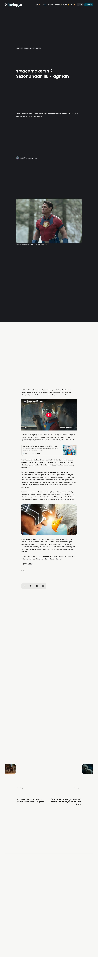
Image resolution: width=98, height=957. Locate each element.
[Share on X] (24, 586)
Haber (18, 48)
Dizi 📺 (43, 4)
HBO (34, 48)
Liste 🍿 (72, 4)
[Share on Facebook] (31, 586)
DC (30, 48)
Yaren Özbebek (23, 157)
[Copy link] (43, 586)
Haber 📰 (50, 4)
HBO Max (38, 48)
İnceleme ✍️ (58, 4)
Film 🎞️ (38, 4)
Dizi (22, 48)
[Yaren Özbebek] (17, 158)
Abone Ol (89, 4)
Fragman (26, 48)
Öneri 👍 (66, 4)
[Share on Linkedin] (37, 586)
